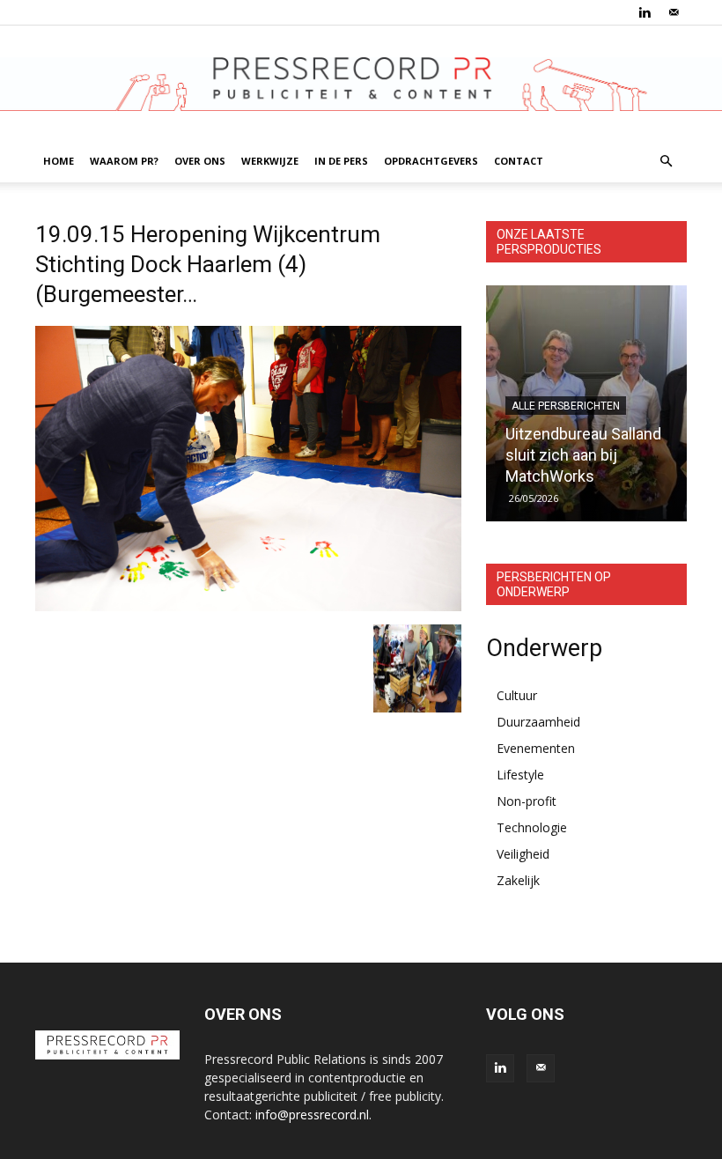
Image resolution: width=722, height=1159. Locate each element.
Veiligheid (523, 853)
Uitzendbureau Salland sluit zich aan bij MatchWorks (583, 454)
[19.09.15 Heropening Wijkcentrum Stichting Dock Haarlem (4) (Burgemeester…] (248, 606)
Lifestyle (520, 774)
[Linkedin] (644, 12)
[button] (666, 161)
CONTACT (518, 160)
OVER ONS (199, 160)
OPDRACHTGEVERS (431, 160)
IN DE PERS (341, 160)
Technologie (532, 827)
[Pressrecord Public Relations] (361, 84)
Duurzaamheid (538, 721)
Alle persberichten (566, 406)
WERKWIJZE (269, 160)
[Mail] (673, 12)
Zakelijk (518, 880)
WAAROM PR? (124, 160)
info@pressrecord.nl (312, 1114)
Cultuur (517, 695)
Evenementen (536, 748)
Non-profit (526, 801)
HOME (58, 160)
